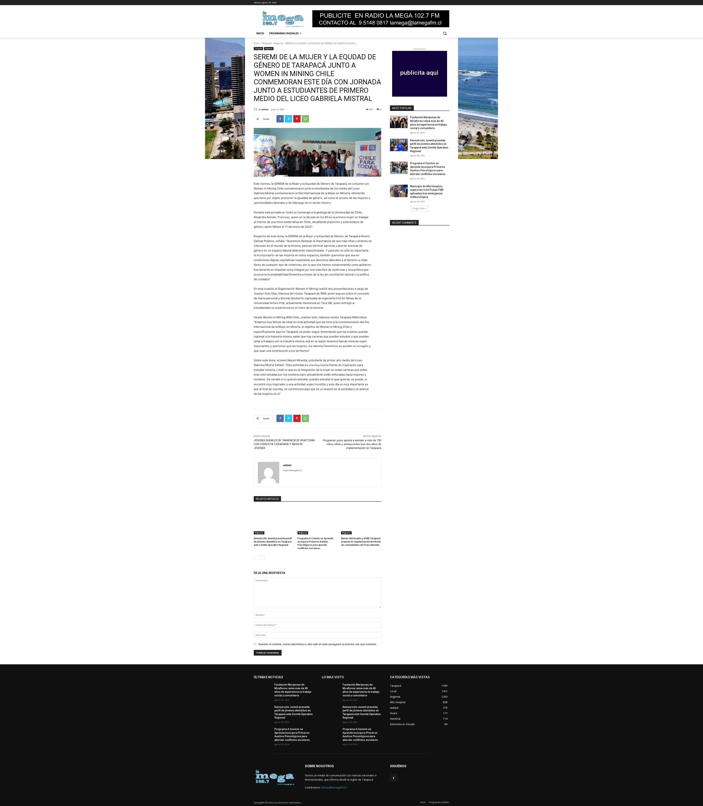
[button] (444, 33)
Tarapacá (266, 43)
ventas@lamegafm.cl (333, 787)
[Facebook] (280, 118)
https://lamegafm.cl (292, 470)
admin (265, 109)
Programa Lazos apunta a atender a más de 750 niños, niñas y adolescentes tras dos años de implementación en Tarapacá (352, 444)
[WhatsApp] (305, 118)
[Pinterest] (297, 118)
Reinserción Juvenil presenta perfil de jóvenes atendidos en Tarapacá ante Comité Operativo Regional (273, 541)
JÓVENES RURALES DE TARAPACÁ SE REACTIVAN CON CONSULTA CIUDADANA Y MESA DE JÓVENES (284, 444)
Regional (278, 43)
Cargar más (418, 208)
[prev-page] (256, 557)
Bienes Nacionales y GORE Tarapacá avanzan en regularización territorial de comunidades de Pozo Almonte (360, 541)
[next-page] (262, 557)
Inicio (256, 43)
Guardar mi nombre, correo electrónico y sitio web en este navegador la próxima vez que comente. (317, 644)
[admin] (256, 109)
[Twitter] (288, 118)
